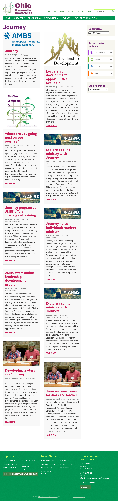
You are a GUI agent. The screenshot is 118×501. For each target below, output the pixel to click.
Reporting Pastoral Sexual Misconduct (20, 474)
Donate (89, 11)
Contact (62, 11)
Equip (26, 55)
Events (66, 18)
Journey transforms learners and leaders (62, 393)
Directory (19, 18)
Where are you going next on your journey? (21, 137)
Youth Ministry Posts (47, 472)
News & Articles (47, 461)
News (7, 380)
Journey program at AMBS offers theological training (20, 211)
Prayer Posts (46, 468)
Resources (34, 18)
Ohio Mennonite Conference (48, 497)
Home (7, 18)
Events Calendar (29, 461)
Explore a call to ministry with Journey (58, 154)
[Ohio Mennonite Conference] (17, 8)
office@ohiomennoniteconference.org (95, 478)
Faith (48, 164)
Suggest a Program (76, 11)
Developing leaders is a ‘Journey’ (20, 372)
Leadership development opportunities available (56, 77)
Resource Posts (66, 464)
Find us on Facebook (87, 482)
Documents (65, 461)
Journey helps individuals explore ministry (61, 227)
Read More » (51, 125)
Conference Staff (10, 468)
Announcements (71, 161)
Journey (11, 51)
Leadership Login (79, 497)
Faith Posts (65, 468)
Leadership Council (27, 465)
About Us (52, 11)
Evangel (28, 145)
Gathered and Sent (85, 18)
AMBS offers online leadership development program (19, 278)
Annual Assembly (10, 464)
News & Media (51, 18)
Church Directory (10, 461)
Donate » (85, 487)
